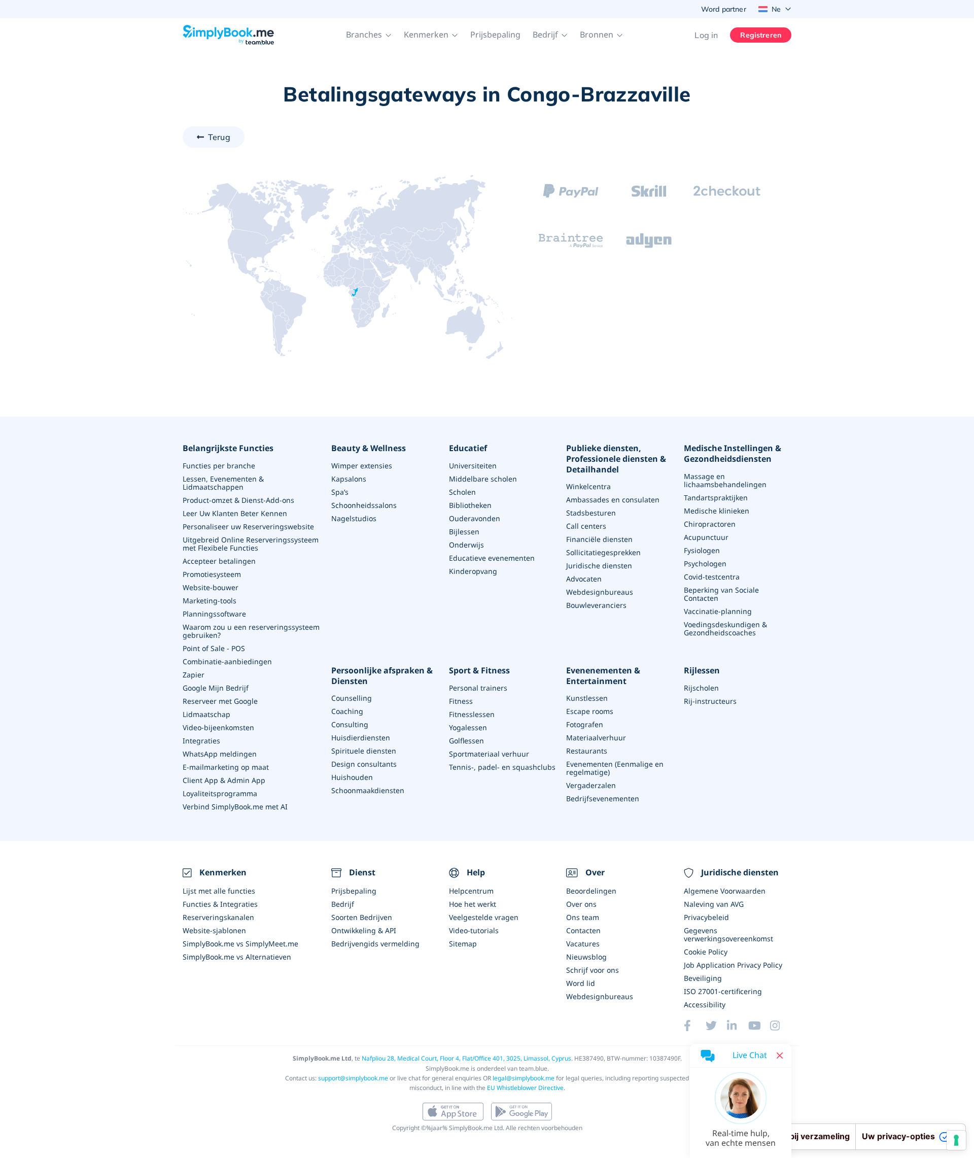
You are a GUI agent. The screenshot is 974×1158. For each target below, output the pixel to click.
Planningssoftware (214, 614)
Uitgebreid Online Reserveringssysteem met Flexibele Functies (251, 544)
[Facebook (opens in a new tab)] (694, 1025)
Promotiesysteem (212, 574)
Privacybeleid (706, 917)
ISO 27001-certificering (723, 991)
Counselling (351, 698)
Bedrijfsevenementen (602, 798)
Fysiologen (702, 550)
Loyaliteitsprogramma (220, 793)
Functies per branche (219, 465)
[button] (369, 35)
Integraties (201, 740)
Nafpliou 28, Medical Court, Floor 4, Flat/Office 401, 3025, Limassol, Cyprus (466, 1058)
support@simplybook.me (353, 1078)
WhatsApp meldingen (220, 754)
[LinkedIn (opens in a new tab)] (737, 1025)
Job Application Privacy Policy (733, 965)
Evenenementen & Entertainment (603, 676)
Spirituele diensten (363, 751)
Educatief (468, 448)
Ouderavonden (474, 518)
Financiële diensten (599, 539)
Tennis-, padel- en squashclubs (502, 767)
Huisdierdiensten (360, 737)
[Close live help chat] (780, 1055)
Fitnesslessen (472, 714)
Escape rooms (589, 711)
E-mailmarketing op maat (226, 767)
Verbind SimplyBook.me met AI (235, 806)
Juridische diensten (599, 565)
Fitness (461, 701)
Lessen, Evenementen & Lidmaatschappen (223, 483)
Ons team (582, 917)
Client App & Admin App (224, 780)
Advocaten (584, 579)
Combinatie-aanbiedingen (227, 661)
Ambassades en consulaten (612, 499)
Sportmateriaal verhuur (489, 754)
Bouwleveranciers (596, 605)
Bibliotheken (470, 505)
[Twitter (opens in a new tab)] (716, 1025)
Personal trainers (478, 688)
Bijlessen (464, 531)
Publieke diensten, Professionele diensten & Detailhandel (616, 458)
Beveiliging (703, 978)
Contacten (583, 930)
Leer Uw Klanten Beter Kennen (235, 513)
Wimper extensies (361, 465)
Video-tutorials (474, 930)
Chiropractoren (710, 524)
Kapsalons (348, 479)
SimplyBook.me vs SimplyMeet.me (240, 943)
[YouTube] (759, 1025)
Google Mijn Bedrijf (216, 688)
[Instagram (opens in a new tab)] (780, 1025)
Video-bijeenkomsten (218, 727)
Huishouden (352, 777)
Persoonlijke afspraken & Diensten (382, 676)
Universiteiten (473, 465)
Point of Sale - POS (214, 648)
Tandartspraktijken (716, 497)
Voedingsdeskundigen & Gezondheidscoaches (725, 628)
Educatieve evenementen (492, 558)
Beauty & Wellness (368, 448)
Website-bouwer (210, 587)
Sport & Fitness (479, 670)
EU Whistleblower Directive (525, 1087)
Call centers (586, 526)
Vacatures (583, 943)
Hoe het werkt (472, 904)
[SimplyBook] (228, 35)
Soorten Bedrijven (361, 917)
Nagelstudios (353, 518)
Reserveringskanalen (218, 917)
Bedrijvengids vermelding (375, 943)
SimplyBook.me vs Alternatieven (237, 957)
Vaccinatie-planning (718, 611)
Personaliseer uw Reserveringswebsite (248, 526)
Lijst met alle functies (219, 891)
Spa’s (340, 492)
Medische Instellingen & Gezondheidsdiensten (732, 453)
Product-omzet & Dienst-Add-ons (238, 500)
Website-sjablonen (214, 930)
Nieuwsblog (586, 957)
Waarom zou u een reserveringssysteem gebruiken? (251, 631)
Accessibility (704, 1004)
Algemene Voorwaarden (725, 891)
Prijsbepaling (495, 34)
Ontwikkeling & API (363, 930)
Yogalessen (468, 727)
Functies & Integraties (220, 904)
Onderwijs (466, 545)
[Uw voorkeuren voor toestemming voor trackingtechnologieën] (956, 1140)
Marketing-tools (209, 600)
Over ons (581, 904)
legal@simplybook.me (523, 1078)
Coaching (347, 711)
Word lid (580, 983)
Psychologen (705, 563)
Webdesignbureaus (599, 592)
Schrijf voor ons (592, 970)
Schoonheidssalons (364, 505)
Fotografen (584, 724)
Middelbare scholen (483, 479)
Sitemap (463, 943)
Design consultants (364, 764)
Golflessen (466, 740)
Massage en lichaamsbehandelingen (725, 480)
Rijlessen (702, 670)
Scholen (462, 492)
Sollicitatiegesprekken (603, 552)
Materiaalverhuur (596, 737)
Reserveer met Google (220, 701)
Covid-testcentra (712, 577)
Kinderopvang (473, 571)
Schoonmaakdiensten (367, 790)
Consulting (349, 724)
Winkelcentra (588, 486)
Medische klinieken (716, 511)
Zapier (193, 674)
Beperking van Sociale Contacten (721, 594)
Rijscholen (701, 688)
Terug (219, 137)
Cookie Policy (705, 952)
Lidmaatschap (206, 714)
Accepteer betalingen (219, 561)
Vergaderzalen (591, 785)
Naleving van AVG (714, 904)
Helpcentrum (471, 891)
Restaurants (586, 751)
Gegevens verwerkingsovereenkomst (728, 934)
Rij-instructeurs (710, 701)
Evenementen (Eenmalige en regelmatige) (615, 768)
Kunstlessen (587, 698)
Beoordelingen (591, 891)
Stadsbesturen (591, 513)
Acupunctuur (706, 537)
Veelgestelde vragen (483, 917)
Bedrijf (342, 904)
